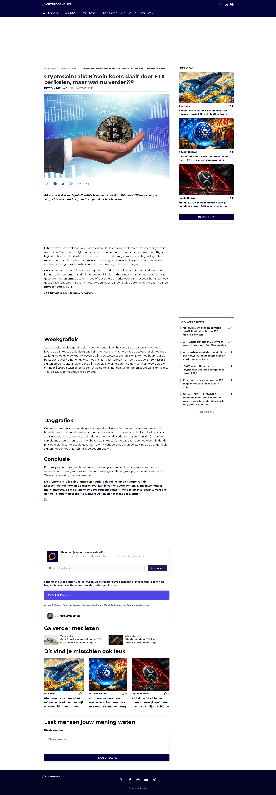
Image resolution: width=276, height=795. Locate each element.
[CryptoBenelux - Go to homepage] (53, 776)
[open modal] (232, 4)
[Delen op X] (63, 184)
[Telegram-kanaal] (154, 779)
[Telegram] (71, 184)
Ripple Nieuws (140, 693)
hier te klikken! (115, 199)
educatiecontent (108, 489)
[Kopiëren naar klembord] (79, 184)
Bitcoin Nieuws (55, 88)
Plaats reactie (106, 757)
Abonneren (157, 568)
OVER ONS (146, 12)
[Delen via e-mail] (87, 184)
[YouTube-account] (146, 779)
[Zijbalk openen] (44, 13)
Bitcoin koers (53, 286)
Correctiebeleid (202, 777)
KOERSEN (70, 12)
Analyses (49, 693)
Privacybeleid (181, 777)
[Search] (221, 4)
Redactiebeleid (224, 777)
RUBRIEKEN (88, 12)
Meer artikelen (206, 217)
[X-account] (122, 779)
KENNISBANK (109, 12)
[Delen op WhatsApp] (47, 184)
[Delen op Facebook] (55, 184)
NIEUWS (53, 12)
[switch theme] (226, 4)
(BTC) (134, 195)
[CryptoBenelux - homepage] (56, 4)
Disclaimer (228, 782)
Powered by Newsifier (138, 788)
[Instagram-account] (138, 779)
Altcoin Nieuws (98, 693)
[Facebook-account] (130, 779)
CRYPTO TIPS (129, 12)
